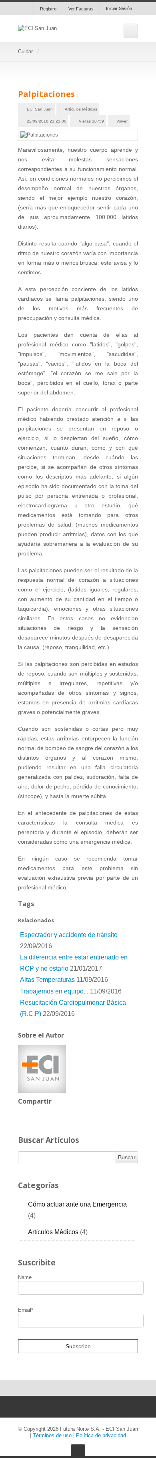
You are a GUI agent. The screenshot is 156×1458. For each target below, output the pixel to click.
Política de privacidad (101, 1435)
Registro (48, 8)
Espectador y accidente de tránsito (69, 934)
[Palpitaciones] (78, 135)
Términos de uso (52, 1435)
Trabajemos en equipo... (55, 991)
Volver (122, 121)
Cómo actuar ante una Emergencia (77, 1210)
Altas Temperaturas (47, 979)
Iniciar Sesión (119, 8)
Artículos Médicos (81, 109)
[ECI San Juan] (37, 28)
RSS (133, 1202)
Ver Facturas (81, 8)
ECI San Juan (40, 109)
